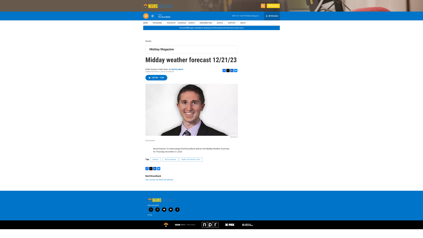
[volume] (152, 16)
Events (191, 23)
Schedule (182, 23)
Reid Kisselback (177, 69)
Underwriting (206, 23)
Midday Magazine (161, 49)
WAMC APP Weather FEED (191, 159)
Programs (157, 23)
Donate (274, 6)
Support (232, 23)
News (145, 23)
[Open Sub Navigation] (149, 23)
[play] (146, 16)
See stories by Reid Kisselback (159, 179)
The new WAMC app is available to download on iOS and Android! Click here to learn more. (211, 28)
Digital (220, 23)
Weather (148, 41)
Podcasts (171, 23)
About (243, 23)
